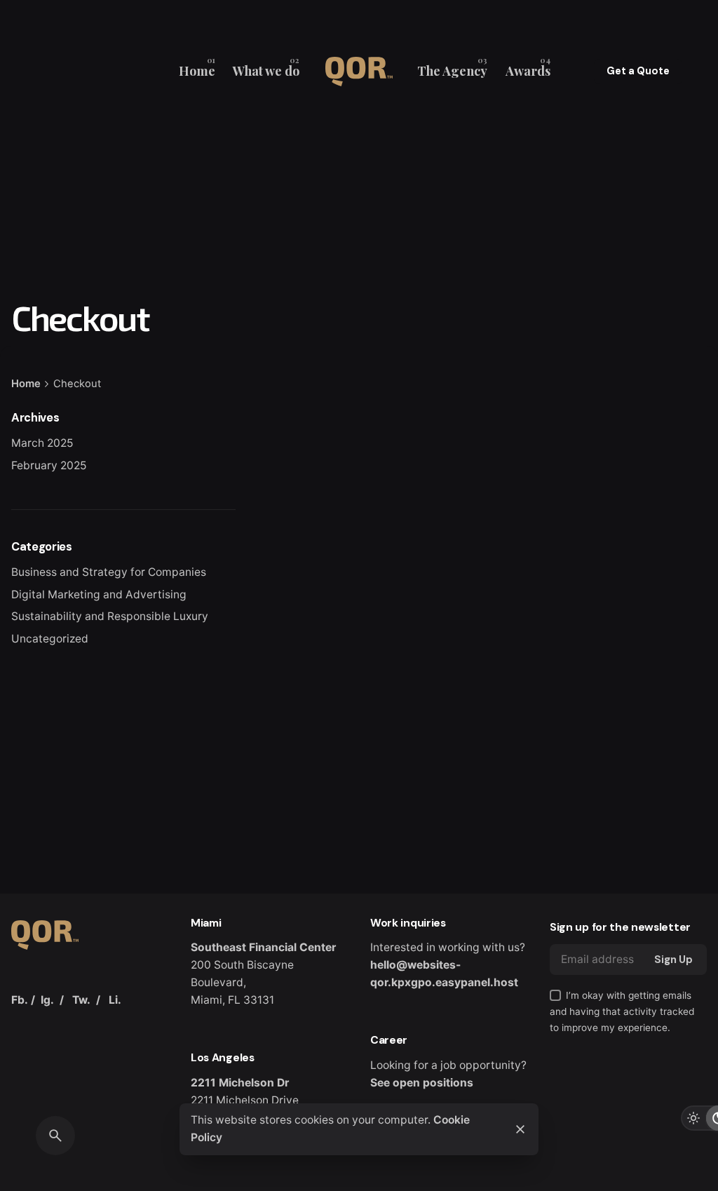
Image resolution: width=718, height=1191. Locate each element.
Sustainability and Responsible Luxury (109, 616)
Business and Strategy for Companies (108, 572)
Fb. (19, 1000)
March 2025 (42, 443)
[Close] (520, 1129)
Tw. (81, 1000)
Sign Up (673, 960)
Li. (115, 1000)
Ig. (47, 1000)
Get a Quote (638, 71)
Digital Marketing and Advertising (99, 594)
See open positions (421, 1082)
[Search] (55, 1135)
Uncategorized (49, 638)
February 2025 (48, 465)
